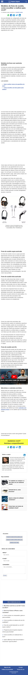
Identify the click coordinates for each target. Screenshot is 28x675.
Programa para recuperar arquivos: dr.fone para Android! (12, 631)
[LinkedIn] (24, 455)
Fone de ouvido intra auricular (14, 537)
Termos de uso (20, 669)
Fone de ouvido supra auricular (14, 539)
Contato (21, 667)
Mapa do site (7, 667)
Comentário (6, 564)
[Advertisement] (14, 46)
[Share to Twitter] (17, 15)
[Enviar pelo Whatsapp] (8, 15)
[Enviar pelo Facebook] (11, 15)
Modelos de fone (14, 542)
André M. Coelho (19, 12)
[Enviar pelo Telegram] (14, 15)
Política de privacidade (7, 669)
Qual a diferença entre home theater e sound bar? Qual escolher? (13, 640)
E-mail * (5, 558)
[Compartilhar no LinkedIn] (20, 15)
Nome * (5, 552)
